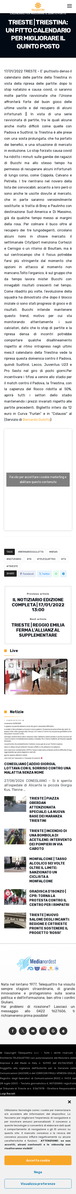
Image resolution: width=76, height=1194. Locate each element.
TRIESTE (13, 566)
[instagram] (43, 1031)
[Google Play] (53, 1031)
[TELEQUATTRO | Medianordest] (38, 2)
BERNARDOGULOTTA (31, 552)
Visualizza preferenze (38, 1184)
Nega (38, 1172)
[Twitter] (23, 1031)
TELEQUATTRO (47, 559)
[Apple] (63, 1031)
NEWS (54, 552)
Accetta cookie (38, 1160)
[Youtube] (33, 1031)
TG (64, 559)
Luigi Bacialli (7, 1093)
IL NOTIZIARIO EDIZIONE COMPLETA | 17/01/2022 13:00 (38, 602)
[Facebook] (13, 1031)
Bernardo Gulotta (36, 420)
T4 (30, 559)
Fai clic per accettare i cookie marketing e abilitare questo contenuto (38, 479)
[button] (69, 1102)
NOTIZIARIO (14, 559)
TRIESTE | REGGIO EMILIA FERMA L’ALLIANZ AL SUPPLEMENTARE (38, 628)
